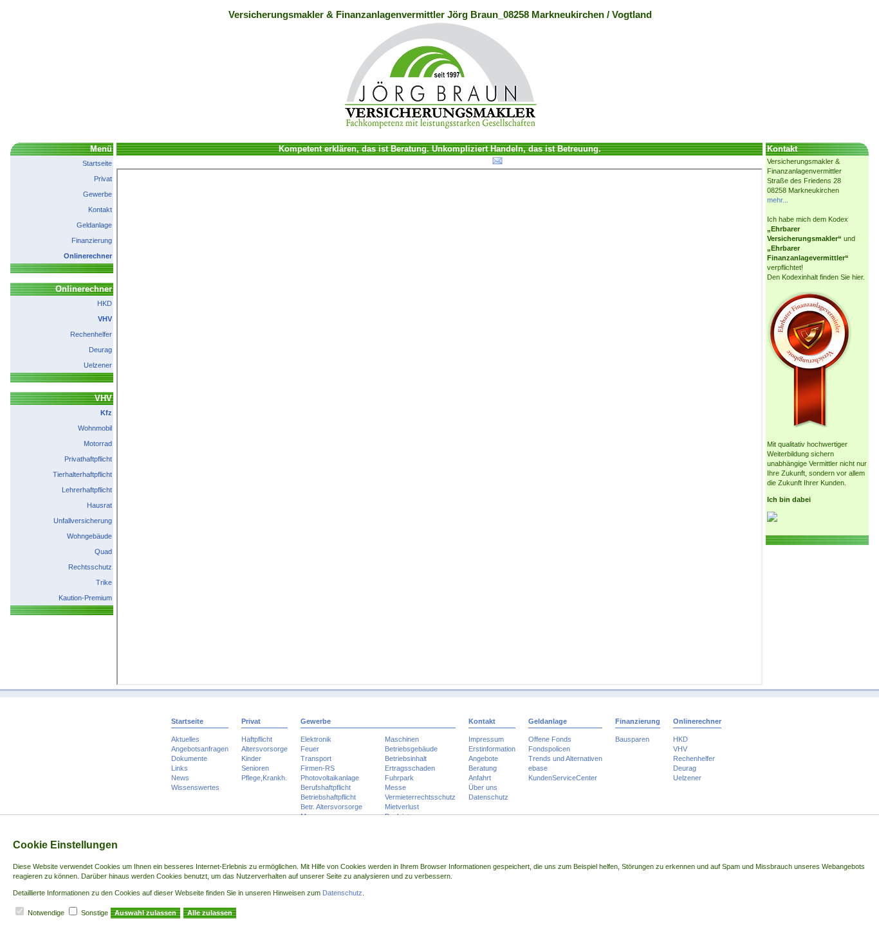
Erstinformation (491, 749)
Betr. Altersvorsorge (331, 807)
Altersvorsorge (264, 749)
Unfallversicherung (82, 520)
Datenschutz (488, 797)
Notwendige (46, 913)
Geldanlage (94, 225)
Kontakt (100, 209)
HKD (104, 303)
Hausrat (99, 505)
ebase (538, 768)
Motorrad (98, 443)
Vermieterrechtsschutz (420, 797)
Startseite (97, 163)
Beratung (482, 768)
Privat (103, 179)
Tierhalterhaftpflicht (82, 474)
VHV (105, 319)
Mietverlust (402, 807)
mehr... (777, 200)
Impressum (486, 739)
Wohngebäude (89, 536)
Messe (395, 787)
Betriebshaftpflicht (328, 797)
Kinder (251, 758)
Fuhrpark (399, 778)
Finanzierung (91, 240)
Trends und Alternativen (565, 758)
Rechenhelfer (91, 334)
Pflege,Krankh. (264, 778)
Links (179, 768)
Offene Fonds (549, 739)
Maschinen (402, 739)
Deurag (100, 350)
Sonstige (94, 913)
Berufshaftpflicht (326, 787)
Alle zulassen (209, 913)
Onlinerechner (88, 256)
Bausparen (632, 739)
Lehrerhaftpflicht (87, 490)
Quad (103, 551)
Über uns (482, 787)
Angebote (483, 758)
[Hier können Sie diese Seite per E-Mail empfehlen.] (496, 163)
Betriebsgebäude (411, 749)
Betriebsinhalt (406, 758)
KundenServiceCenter (562, 778)
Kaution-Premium (85, 598)
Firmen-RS (318, 768)
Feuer (310, 749)
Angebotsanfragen (199, 749)
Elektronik (316, 739)
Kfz (106, 413)
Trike (104, 582)
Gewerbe (97, 194)
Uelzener (98, 365)
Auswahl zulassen (145, 913)
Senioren (255, 768)
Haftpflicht (256, 739)
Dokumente (189, 758)
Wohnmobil (95, 428)
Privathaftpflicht (88, 459)
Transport (316, 758)
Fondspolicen (549, 749)
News (180, 778)
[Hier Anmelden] (772, 519)
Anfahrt (479, 778)
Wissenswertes (195, 787)
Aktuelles (185, 739)
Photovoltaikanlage (330, 778)
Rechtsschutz (90, 567)
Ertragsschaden (410, 768)
